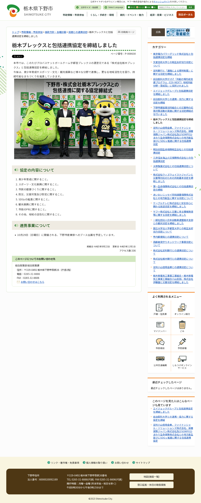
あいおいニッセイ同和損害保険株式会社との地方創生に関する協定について (173, 196)
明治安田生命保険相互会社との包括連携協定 (173, 151)
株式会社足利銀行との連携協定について (173, 252)
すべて (132, 7)
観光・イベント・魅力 (132, 14)
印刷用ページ (127, 32)
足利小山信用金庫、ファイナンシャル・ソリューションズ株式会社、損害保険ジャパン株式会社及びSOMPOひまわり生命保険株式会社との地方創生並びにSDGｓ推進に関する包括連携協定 (173, 136)
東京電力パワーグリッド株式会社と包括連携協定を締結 (173, 55)
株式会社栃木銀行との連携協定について (173, 260)
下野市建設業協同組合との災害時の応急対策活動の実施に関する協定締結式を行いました (173, 111)
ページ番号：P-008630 (123, 53)
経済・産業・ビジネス (162, 14)
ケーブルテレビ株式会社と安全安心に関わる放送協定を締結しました (173, 204)
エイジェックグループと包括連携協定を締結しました (173, 92)
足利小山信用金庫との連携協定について (173, 268)
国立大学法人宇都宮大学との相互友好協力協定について (173, 230)
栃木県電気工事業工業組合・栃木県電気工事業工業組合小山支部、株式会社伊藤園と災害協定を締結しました (173, 279)
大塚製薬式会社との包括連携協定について (173, 167)
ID (154, 7)
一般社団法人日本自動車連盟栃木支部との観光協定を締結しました (173, 221)
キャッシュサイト (162, 1)
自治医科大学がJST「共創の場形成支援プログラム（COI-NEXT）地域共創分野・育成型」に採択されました (173, 82)
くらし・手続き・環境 (102, 14)
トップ (15, 32)
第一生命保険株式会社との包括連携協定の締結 (173, 188)
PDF (148, 7)
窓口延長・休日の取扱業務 (151, 484)
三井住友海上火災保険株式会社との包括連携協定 (173, 159)
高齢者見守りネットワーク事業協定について (173, 243)
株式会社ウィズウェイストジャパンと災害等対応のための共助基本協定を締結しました (173, 178)
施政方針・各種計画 (55, 32)
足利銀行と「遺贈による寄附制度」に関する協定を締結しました (173, 72)
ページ (141, 7)
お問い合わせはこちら (32, 282)
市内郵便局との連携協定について (170, 236)
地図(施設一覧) (152, 476)
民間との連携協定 (77, 32)
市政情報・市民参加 (73, 14)
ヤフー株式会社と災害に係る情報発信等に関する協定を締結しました (173, 213)
